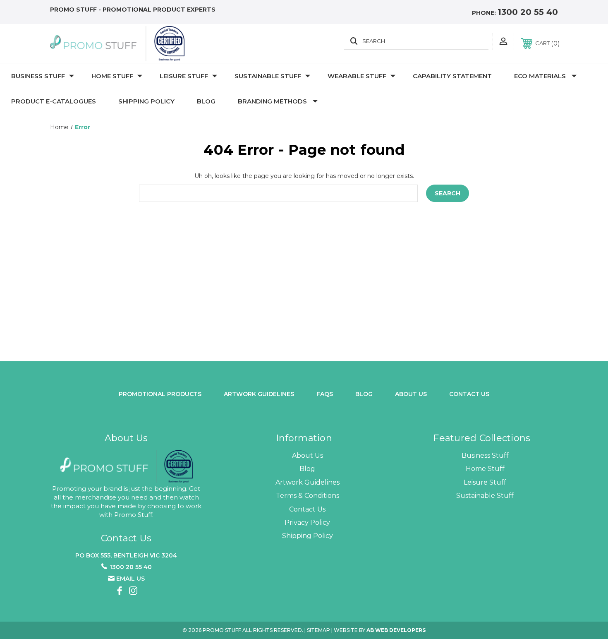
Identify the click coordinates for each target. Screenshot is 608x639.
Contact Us (469, 394)
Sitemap (318, 630)
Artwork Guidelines (259, 394)
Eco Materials (540, 76)
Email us (130, 578)
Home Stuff (112, 76)
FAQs (324, 394)
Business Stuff (38, 76)
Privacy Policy (307, 522)
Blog (206, 101)
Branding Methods (272, 101)
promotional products (160, 394)
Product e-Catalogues (53, 101)
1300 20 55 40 (528, 12)
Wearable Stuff (357, 76)
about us (411, 394)
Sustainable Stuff (268, 76)
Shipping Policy (146, 101)
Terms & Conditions (307, 496)
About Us (307, 455)
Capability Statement (452, 76)
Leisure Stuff (184, 76)
